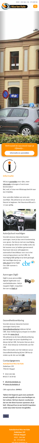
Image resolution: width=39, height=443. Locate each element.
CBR (23, 355)
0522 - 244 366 (21, 2)
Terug (6, 416)
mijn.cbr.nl (6, 263)
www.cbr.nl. (14, 334)
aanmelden (13, 182)
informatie (7, 184)
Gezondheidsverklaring (11, 329)
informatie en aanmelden (19, 153)
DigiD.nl (14, 289)
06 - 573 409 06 (32, 2)
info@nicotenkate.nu (13, 382)
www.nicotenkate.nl (12, 385)
